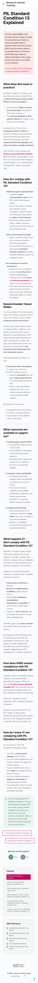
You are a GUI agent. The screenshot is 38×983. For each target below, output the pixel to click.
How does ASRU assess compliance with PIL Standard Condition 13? (17, 903)
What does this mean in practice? (15, 877)
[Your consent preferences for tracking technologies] (34, 979)
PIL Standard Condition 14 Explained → (20, 841)
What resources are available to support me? (18, 889)
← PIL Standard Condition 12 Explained (17, 833)
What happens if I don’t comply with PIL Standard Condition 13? (18, 896)
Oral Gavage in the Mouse (17, 943)
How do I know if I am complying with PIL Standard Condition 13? (18, 910)
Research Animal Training (15, 4)
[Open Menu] (3, 3)
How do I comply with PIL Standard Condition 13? (16, 883)
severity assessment (20, 280)
